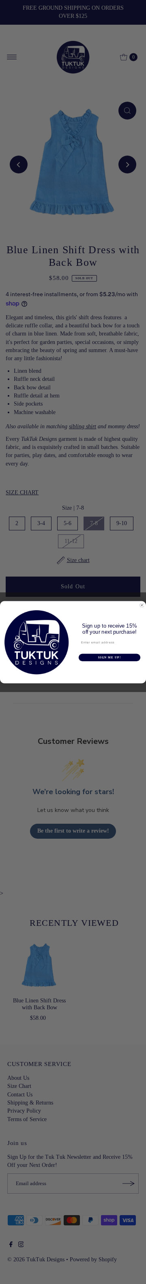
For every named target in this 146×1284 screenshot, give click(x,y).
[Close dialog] (142, 605)
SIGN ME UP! (109, 657)
